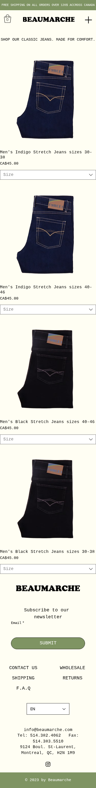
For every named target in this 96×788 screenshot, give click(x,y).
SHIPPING (23, 678)
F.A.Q (23, 688)
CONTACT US (23, 667)
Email (17, 623)
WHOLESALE (72, 667)
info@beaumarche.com (48, 730)
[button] (7, 19)
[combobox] (48, 175)
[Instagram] (48, 764)
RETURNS (72, 678)
